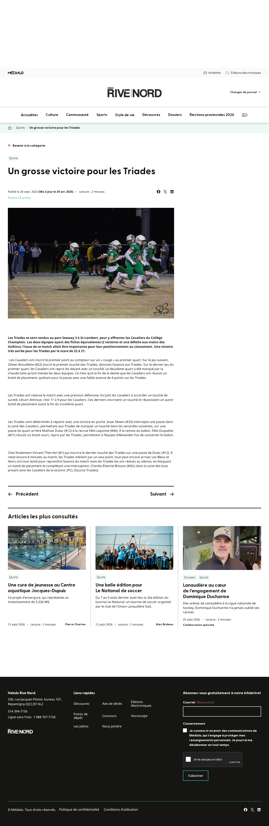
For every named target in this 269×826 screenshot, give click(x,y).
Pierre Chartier (19, 198)
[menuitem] (245, 92)
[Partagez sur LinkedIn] (172, 192)
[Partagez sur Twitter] (165, 192)
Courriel (198, 702)
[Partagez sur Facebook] (158, 192)
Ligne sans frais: (32, 717)
